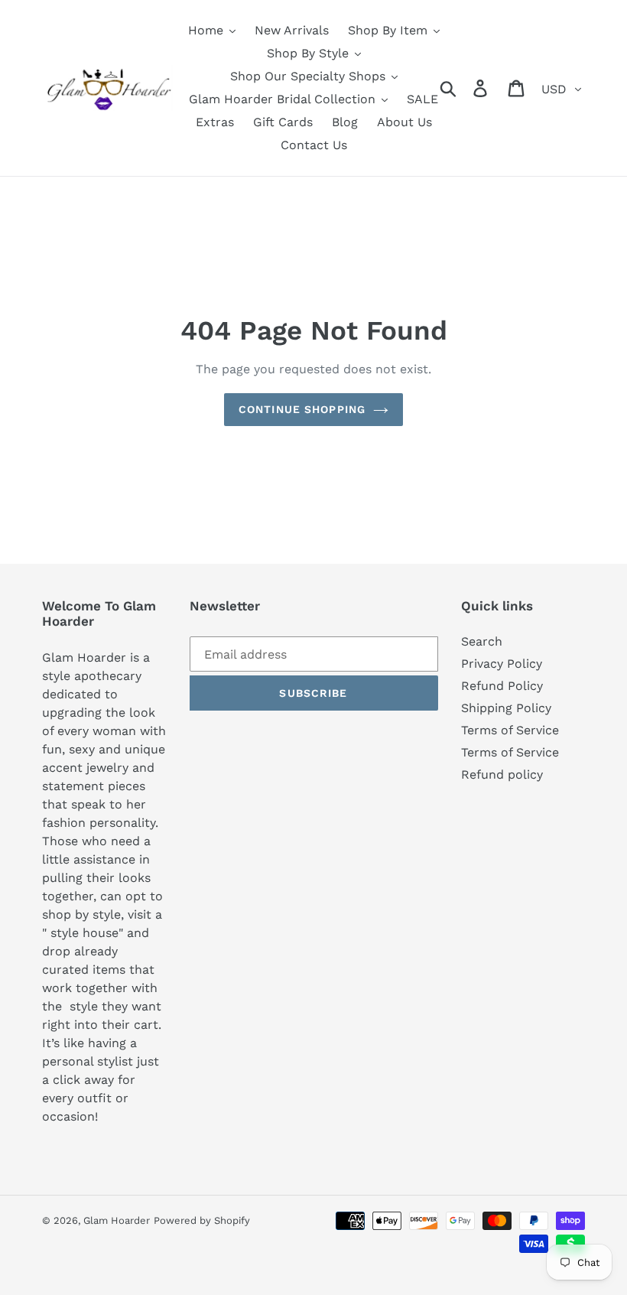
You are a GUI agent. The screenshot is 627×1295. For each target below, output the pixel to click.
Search (481, 641)
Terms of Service (510, 730)
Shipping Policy (506, 708)
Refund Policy (502, 685)
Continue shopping (302, 409)
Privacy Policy (501, 663)
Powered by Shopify (202, 1220)
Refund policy (502, 774)
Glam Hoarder (116, 1220)
